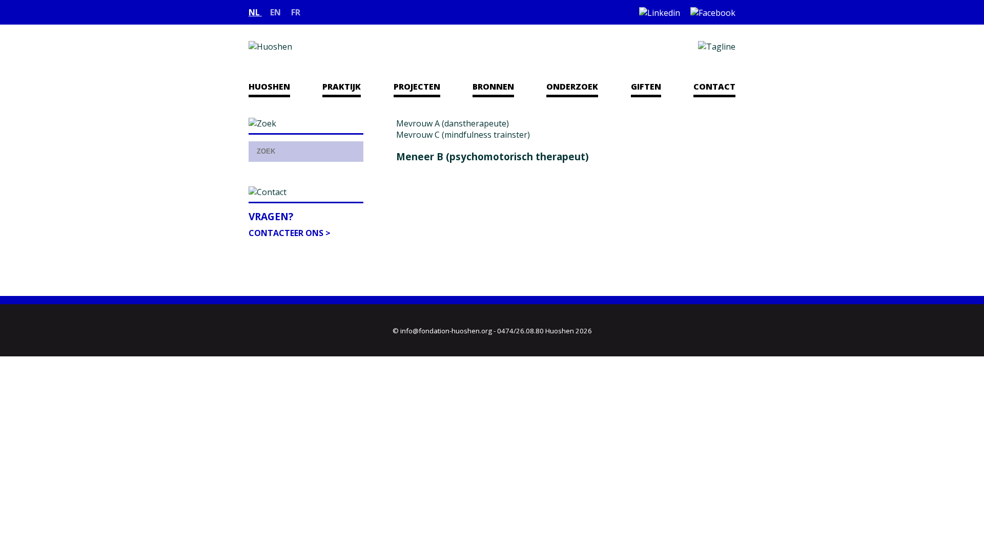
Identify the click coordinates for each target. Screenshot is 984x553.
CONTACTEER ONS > (290, 233)
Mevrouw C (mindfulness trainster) (463, 134)
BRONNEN (493, 86)
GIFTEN (646, 86)
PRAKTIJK (341, 86)
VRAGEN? (271, 216)
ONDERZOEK (572, 86)
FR (295, 12)
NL (255, 12)
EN (276, 12)
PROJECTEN (417, 86)
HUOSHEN (269, 86)
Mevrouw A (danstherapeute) (452, 123)
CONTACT (714, 86)
